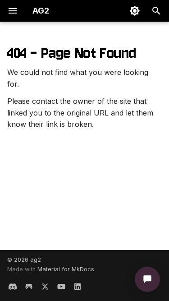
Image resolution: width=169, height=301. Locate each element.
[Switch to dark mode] (135, 11)
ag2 (35, 259)
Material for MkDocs (65, 269)
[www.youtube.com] (61, 286)
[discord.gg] (12, 286)
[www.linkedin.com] (77, 286)
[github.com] (29, 286)
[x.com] (45, 286)
